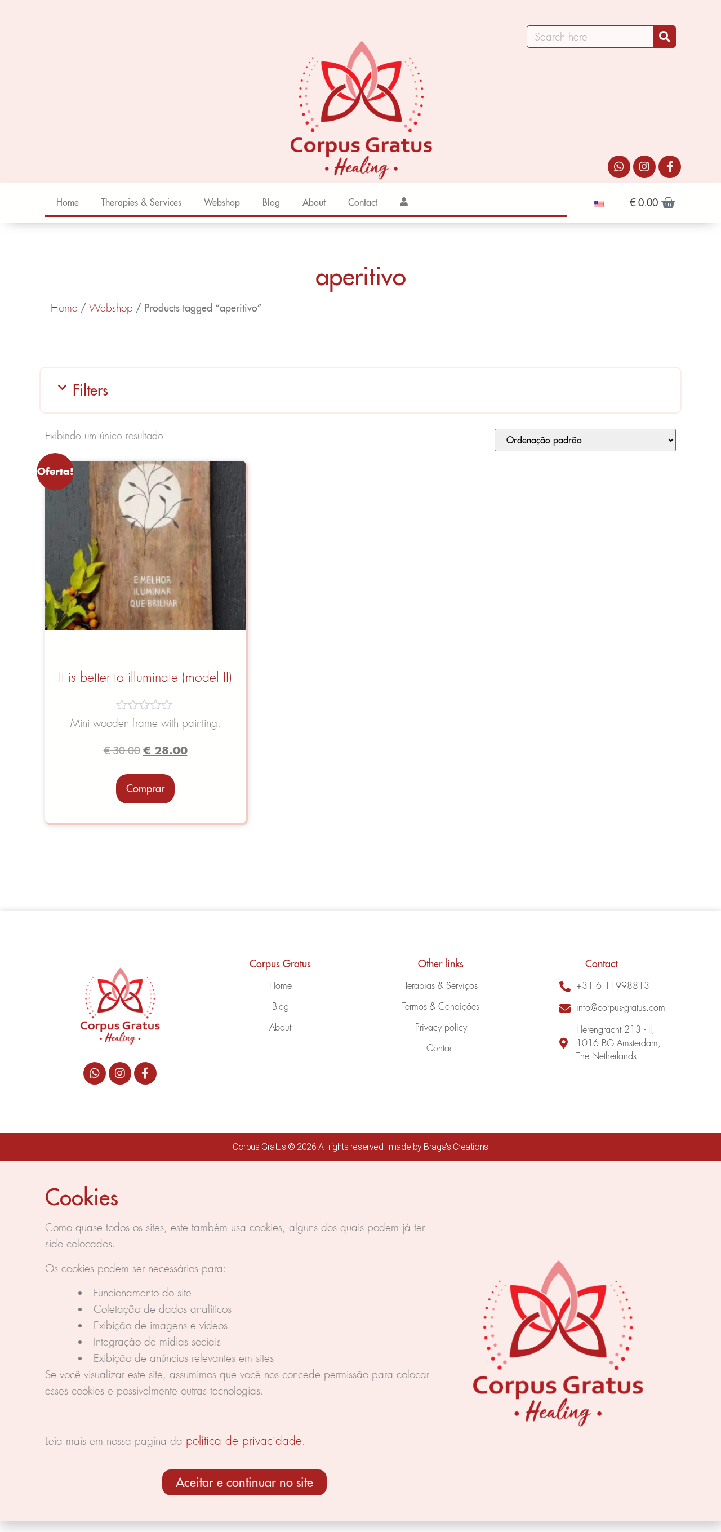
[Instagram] (644, 167)
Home (67, 202)
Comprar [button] (145, 788)
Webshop (222, 202)
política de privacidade (244, 1440)
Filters (90, 389)
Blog (271, 202)
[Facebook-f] (669, 167)
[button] (360, 390)
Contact (362, 202)
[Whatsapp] (619, 167)
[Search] (664, 36)
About (314, 202)
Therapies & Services (141, 202)
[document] (360, 1340)
